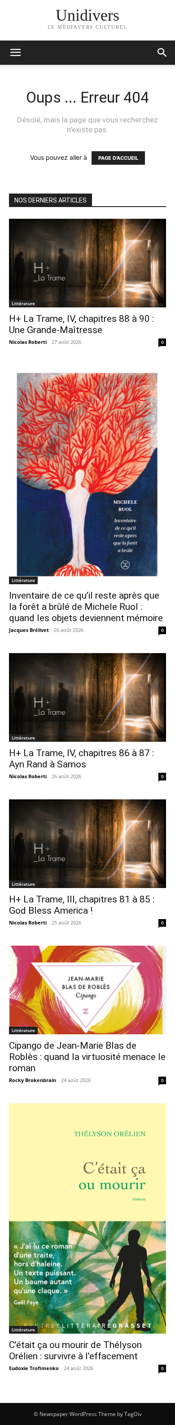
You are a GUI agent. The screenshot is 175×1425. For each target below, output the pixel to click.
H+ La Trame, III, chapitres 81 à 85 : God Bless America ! (81, 905)
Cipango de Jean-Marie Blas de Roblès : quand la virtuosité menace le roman (87, 1056)
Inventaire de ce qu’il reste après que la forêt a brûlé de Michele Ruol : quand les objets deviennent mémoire (86, 606)
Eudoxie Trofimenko (34, 1368)
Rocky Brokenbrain (32, 1080)
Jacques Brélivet (29, 630)
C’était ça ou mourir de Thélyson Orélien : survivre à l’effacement (75, 1350)
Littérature (23, 303)
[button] (162, 53)
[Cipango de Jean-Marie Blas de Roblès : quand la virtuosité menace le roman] (87, 990)
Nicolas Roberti (28, 341)
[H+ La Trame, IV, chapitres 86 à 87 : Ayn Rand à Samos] (87, 697)
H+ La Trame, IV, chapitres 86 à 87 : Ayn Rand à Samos (81, 759)
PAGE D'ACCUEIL (118, 158)
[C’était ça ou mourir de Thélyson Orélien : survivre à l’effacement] (87, 1218)
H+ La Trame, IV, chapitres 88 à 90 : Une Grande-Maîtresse (81, 324)
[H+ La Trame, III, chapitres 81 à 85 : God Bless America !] (87, 843)
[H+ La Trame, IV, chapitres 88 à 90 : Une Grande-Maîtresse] (87, 263)
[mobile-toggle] (15, 53)
